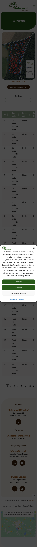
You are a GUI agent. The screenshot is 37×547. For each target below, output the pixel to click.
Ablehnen (18, 287)
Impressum (21, 299)
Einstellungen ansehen (18, 293)
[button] (34, 248)
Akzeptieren (18, 282)
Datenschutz (13, 299)
